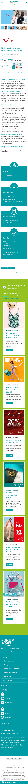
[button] (2, 2)
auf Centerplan (10, 73)
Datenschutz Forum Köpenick (9, 761)
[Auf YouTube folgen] (6, 686)
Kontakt (5, 657)
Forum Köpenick (10, 97)
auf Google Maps (21, 73)
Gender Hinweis (20, 762)
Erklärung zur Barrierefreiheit (10, 762)
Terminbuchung (8, 222)
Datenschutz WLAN (20, 761)
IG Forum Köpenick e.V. (17, 765)
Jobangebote (7, 665)
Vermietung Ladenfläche (11, 669)
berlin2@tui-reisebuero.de (12, 252)
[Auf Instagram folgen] (4, 686)
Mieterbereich (7, 680)
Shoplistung (7, 677)
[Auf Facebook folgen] (1, 686)
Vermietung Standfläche (11, 673)
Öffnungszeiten (8, 661)
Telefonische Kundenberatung (11, 220)
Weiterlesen (10, 350)
